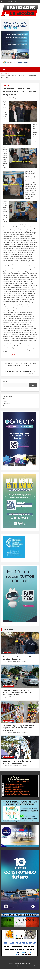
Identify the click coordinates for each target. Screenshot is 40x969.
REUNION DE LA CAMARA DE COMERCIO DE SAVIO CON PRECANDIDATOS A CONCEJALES (20, 365)
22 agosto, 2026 (7, 661)
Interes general (7, 396)
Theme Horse (12, 966)
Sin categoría (7, 403)
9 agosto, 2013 (7, 98)
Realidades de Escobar (20, 661)
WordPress (34, 966)
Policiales (6, 399)
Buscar (5, 381)
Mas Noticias (8, 629)
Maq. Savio (12, 355)
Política (6, 85)
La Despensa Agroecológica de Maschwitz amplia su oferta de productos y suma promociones (19, 728)
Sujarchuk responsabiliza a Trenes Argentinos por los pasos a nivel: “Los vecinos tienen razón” (17, 692)
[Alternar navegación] (3, 69)
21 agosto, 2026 (7, 765)
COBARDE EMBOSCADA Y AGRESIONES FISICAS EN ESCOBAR (19, 372)
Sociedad (5, 406)
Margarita (15, 98)
